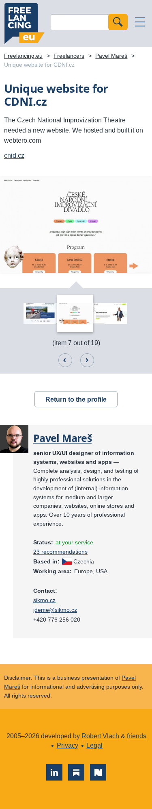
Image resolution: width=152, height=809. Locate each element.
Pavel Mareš (111, 55)
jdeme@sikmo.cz (55, 610)
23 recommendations (60, 551)
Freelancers (69, 55)
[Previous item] (65, 360)
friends (136, 736)
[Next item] (87, 360)
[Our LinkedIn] (54, 772)
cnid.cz (14, 155)
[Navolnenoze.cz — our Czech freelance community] (98, 772)
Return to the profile (76, 399)
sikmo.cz (44, 600)
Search (118, 22)
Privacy (67, 745)
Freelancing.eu (24, 23)
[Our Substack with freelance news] (76, 772)
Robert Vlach (100, 736)
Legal (94, 745)
